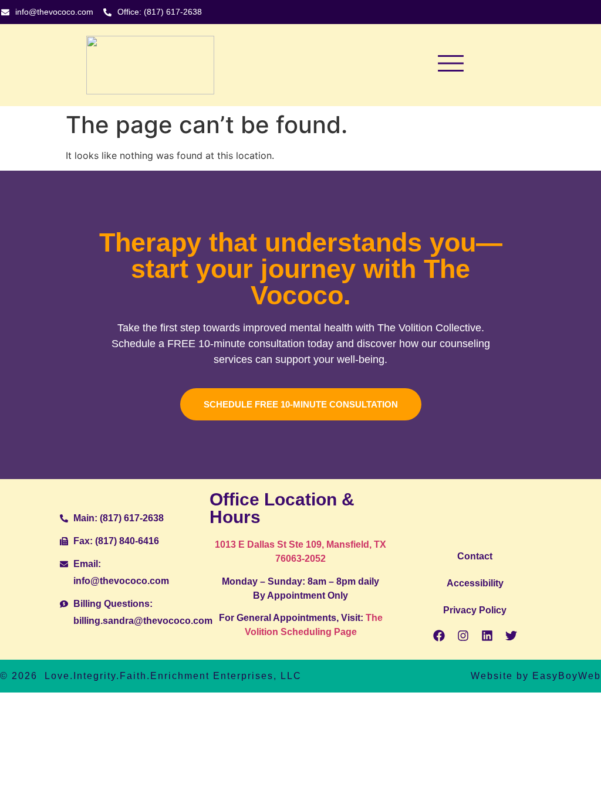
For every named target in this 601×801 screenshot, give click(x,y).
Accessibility (475, 583)
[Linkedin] (487, 636)
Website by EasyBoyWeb (536, 676)
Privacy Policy (475, 610)
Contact (474, 556)
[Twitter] (511, 636)
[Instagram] (463, 636)
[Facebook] (439, 636)
